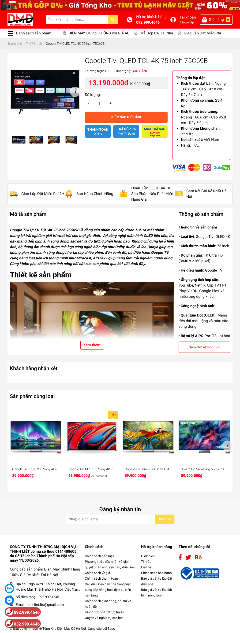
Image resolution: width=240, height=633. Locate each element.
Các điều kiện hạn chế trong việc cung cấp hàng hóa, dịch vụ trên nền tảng (108, 589)
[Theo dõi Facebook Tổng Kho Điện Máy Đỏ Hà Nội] (180, 557)
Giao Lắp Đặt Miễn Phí (202, 33)
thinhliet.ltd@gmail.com (45, 605)
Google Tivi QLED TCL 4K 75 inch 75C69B (44, 230)
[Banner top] (120, 5)
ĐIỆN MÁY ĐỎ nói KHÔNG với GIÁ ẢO (99, 33)
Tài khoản (188, 17)
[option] (45, 92)
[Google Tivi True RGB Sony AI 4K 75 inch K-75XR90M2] (35, 436)
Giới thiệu (148, 556)
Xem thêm (91, 345)
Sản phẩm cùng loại (32, 396)
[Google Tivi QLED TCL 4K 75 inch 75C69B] (45, 92)
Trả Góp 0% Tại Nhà (156, 33)
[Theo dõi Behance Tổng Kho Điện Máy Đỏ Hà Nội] (198, 557)
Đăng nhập (187, 22)
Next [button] (75, 92)
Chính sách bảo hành (156, 573)
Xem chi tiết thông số (204, 347)
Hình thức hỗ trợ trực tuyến (104, 612)
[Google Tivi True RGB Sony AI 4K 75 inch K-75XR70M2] (148, 436)
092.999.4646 (148, 22)
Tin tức (146, 561)
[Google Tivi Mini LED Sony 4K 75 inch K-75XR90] (92, 436)
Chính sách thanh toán (101, 578)
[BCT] (199, 573)
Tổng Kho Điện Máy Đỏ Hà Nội (64, 628)
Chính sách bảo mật (99, 556)
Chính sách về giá (97, 573)
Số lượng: (93, 94)
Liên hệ (146, 567)
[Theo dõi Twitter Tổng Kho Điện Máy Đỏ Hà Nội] (188, 557)
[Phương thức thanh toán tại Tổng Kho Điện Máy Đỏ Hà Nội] (201, 168)
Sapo (111, 628)
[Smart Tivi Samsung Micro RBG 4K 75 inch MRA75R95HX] (204, 436)
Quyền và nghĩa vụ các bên (104, 618)
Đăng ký (164, 519)
